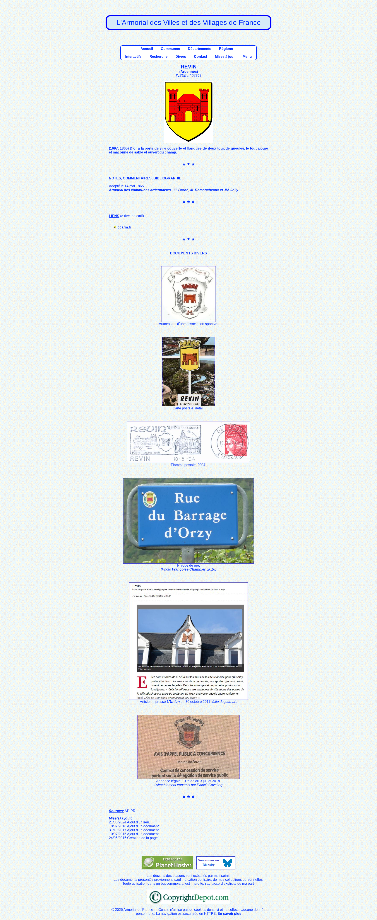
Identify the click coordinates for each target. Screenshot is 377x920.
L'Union (173, 702)
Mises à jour (225, 56)
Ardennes (188, 71)
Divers (180, 56)
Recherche (158, 56)
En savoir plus (229, 913)
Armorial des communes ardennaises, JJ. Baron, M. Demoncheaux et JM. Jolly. (174, 190)
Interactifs (133, 56)
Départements (199, 49)
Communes (170, 49)
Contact (200, 56)
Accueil (147, 49)
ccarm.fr (124, 227)
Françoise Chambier (189, 569)
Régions (226, 49)
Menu (247, 56)
